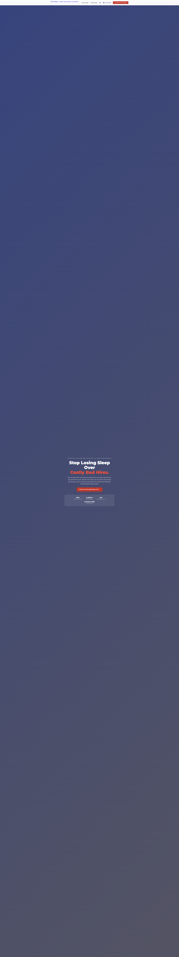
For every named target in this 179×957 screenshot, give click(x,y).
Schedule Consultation (120, 2)
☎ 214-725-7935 (107, 2)
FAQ (100, 2)
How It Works (85, 2)
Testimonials (93, 2)
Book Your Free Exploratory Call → (89, 489)
